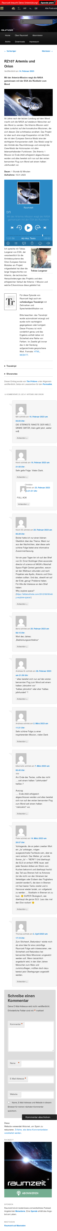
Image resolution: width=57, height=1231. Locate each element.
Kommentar (16, 1024)
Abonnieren (37, 35)
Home (7, 35)
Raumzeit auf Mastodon (14, 1225)
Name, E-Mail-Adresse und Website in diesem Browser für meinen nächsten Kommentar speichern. (29, 1106)
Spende (34, 1211)
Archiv (7, 41)
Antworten (22, 437)
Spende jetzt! (47, 2)
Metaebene (20, 1211)
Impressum (34, 41)
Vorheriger (10, 51)
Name (14, 1063)
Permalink (47, 384)
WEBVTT (24, 354)
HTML (37, 351)
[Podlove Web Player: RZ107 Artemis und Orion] (28, 213)
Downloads (20, 41)
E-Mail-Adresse (18, 1078)
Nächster (47, 51)
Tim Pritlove (32, 381)
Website (13, 1094)
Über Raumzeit (21, 35)
